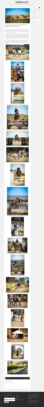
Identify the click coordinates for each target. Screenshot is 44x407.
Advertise (17, 395)
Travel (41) (35, 17)
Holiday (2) (35, 11)
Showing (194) (35, 14)
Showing (9, 27)
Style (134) (35, 15)
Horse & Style (7, 27)
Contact (17, 396)
